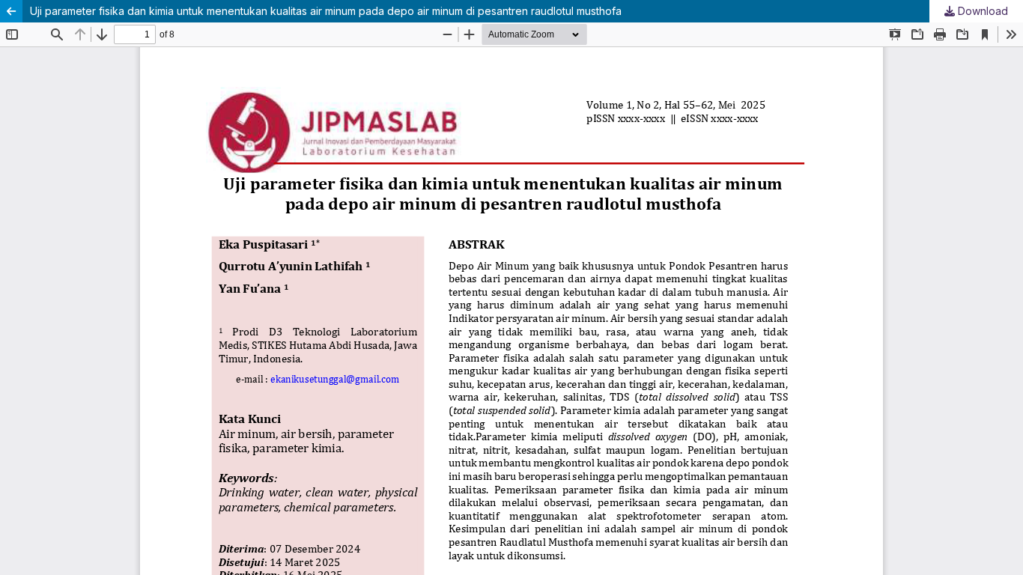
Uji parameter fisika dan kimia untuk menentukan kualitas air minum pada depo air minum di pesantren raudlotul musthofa (326, 10)
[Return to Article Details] (11, 11)
